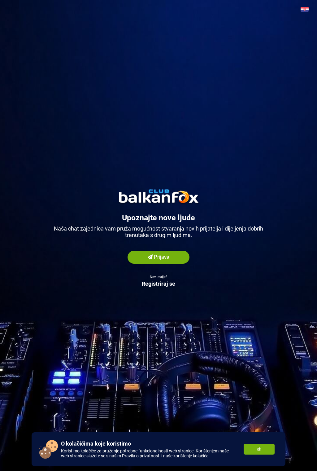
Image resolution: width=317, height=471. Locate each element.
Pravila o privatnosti (141, 455)
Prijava (161, 257)
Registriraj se (158, 283)
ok (259, 449)
